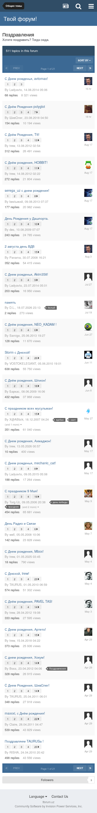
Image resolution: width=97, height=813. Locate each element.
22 (36, 719)
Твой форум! (20, 18)
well (12, 534)
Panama (15, 257)
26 (36, 358)
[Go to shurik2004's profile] (88, 327)
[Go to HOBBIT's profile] (88, 165)
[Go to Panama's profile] (88, 526)
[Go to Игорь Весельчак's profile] (88, 81)
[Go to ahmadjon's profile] (88, 109)
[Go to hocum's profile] (88, 355)
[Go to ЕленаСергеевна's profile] (88, 305)
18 (36, 386)
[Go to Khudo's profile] (88, 411)
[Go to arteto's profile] (88, 632)
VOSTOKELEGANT (22, 363)
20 (36, 747)
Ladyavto (15, 89)
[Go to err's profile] (88, 277)
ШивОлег (16, 117)
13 (36, 140)
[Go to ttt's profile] (88, 193)
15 (36, 252)
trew (12, 145)
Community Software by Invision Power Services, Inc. (48, 806)
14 (36, 607)
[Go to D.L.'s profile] (88, 493)
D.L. (12, 307)
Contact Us (60, 796)
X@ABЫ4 (16, 419)
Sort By (83, 60)
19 (36, 496)
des (11, 229)
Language (37, 796)
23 (36, 579)
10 (36, 224)
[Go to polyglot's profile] (88, 576)
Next (80, 68)
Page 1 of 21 (49, 68)
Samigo (14, 335)
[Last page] (90, 68)
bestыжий (16, 201)
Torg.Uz (14, 502)
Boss (12, 668)
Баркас (14, 391)
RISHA (14, 752)
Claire (13, 724)
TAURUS (15, 584)
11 (36, 168)
